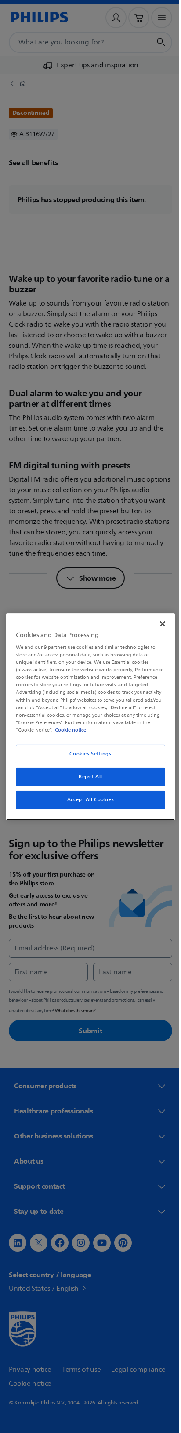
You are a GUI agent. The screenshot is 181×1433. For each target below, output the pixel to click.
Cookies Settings (87, 754)
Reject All (87, 777)
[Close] (157, 623)
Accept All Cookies (87, 800)
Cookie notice (137, 730)
